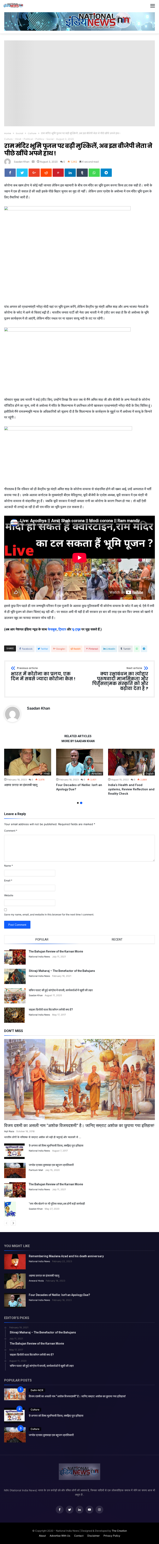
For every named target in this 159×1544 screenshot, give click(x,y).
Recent (117, 939)
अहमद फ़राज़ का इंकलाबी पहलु (20, 785)
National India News (39, 956)
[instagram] (99, 1510)
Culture (32, 133)
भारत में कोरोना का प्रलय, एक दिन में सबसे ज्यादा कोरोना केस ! (43, 674)
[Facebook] (60, 1510)
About (42, 1535)
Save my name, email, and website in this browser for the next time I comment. (49, 914)
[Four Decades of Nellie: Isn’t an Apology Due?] (79, 762)
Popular (41, 939)
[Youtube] (89, 1510)
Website (8, 895)
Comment (10, 830)
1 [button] (78, 803)
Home (7, 133)
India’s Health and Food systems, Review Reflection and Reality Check (131, 789)
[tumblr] (82, 173)
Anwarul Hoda (36, 1280)
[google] (34, 173)
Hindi (18, 139)
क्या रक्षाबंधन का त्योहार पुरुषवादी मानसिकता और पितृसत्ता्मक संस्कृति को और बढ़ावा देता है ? (120, 679)
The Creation (119, 1530)
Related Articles (78, 736)
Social (19, 133)
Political (28, 139)
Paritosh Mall (36, 1170)
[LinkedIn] (79, 1510)
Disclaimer (93, 1535)
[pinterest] (58, 173)
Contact (78, 1535)
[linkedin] (70, 173)
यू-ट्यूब (76, 629)
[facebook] (10, 173)
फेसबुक (52, 629)
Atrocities (97, 773)
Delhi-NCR (37, 1390)
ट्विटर (62, 629)
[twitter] (22, 173)
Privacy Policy (112, 1535)
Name (8, 865)
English (150, 773)
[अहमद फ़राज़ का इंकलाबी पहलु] (27, 762)
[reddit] (46, 173)
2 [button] (81, 803)
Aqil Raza (9, 1131)
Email (8, 880)
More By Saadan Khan (78, 741)
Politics (39, 139)
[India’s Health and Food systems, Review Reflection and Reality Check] (131, 762)
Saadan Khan (21, 161)
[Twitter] (69, 1510)
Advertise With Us (60, 1535)
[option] (27, 768)
